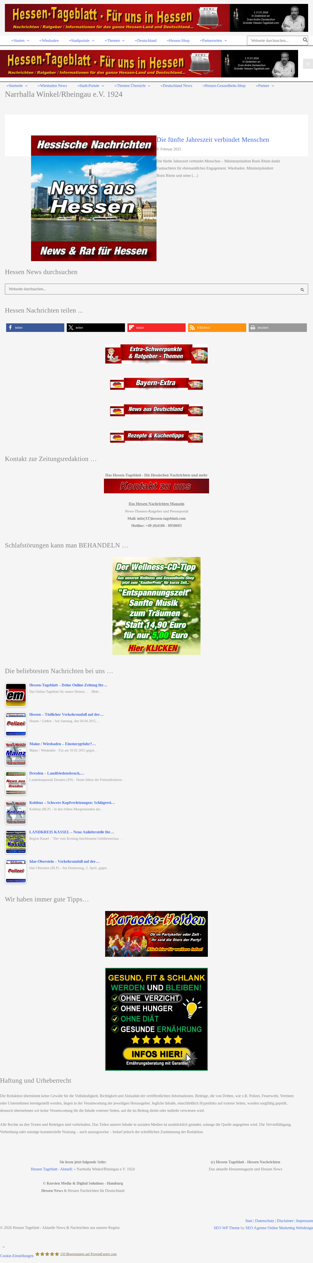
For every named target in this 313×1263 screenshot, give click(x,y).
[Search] (305, 40)
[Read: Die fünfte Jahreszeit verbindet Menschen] (93, 198)
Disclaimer (285, 1221)
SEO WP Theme (227, 1228)
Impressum (304, 1221)
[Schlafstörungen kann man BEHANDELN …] (156, 606)
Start (248, 1221)
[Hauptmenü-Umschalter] (308, 64)
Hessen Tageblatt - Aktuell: (52, 1169)
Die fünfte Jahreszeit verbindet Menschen (212, 139)
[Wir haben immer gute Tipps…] (156, 934)
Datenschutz (264, 1221)
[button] (26, 40)
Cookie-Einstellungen (17, 1255)
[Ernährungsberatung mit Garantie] (156, 1019)
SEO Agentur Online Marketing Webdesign (279, 1228)
